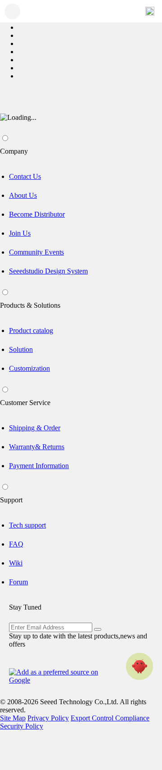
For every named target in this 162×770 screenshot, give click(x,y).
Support (11, 500)
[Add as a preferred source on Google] (58, 676)
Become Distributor (37, 214)
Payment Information (39, 465)
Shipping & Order (34, 428)
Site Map (13, 718)
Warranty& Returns (36, 447)
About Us (23, 195)
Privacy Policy (48, 718)
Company (14, 151)
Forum (18, 582)
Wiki (15, 563)
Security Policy (21, 726)
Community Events (36, 252)
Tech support (27, 525)
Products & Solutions (30, 305)
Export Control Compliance (110, 718)
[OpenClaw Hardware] (139, 666)
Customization (29, 368)
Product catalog (31, 330)
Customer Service (25, 402)
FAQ (16, 544)
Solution (21, 349)
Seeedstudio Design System (48, 271)
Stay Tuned (25, 607)
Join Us (20, 233)
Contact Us (25, 176)
